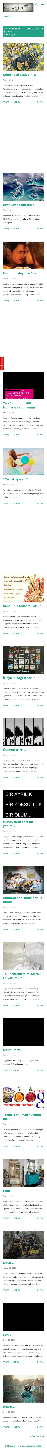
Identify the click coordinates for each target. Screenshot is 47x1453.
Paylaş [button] (6, 102)
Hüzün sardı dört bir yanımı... (18, 824)
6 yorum (15, 1070)
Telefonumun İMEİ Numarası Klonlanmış (19, 405)
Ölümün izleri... (14, 750)
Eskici (7, 1191)
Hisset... (9, 1406)
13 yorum (15, 929)
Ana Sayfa (9, 16)
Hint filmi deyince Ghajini (22, 273)
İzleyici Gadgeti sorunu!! (21, 678)
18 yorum (15, 853)
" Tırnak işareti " (15, 479)
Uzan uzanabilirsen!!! (18, 205)
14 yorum (15, 435)
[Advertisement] (23, 138)
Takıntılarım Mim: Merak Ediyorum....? (22, 976)
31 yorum (15, 705)
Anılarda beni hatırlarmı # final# (22, 900)
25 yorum (15, 300)
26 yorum (15, 102)
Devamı (40, 102)
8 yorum (15, 1362)
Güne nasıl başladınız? (19, 74)
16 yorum (15, 503)
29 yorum (15, 228)
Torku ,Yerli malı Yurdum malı (22, 1117)
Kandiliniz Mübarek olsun (22, 606)
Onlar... (8, 1263)
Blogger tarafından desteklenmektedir (25, 1446)
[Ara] (36, 4)
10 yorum (15, 777)
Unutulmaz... (12, 1050)
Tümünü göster (34, 28)
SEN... (7, 1334)
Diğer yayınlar (37, 1436)
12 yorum (15, 1290)
